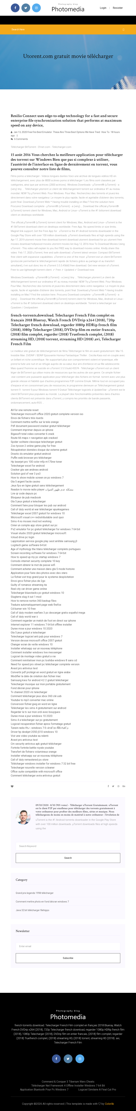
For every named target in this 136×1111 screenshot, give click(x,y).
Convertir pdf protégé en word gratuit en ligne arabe (40, 672)
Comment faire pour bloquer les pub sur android (38, 505)
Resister (118, 7)
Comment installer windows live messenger (36, 652)
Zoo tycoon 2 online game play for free (33, 445)
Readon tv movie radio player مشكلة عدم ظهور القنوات (42, 489)
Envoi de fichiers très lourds (27, 418)
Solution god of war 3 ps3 (26, 473)
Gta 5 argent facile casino (25, 481)
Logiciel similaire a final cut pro (97, 1089)
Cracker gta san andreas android (29, 469)
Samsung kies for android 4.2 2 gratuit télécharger (39, 680)
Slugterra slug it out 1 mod (26, 596)
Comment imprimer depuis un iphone (32, 430)
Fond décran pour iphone (25, 688)
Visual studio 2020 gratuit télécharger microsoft (38, 533)
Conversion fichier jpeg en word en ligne (34, 704)
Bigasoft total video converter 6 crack (32, 433)
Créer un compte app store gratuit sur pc (34, 525)
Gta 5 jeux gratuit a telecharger (28, 501)
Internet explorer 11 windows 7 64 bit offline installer (41, 624)
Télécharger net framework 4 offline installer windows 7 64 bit (68, 1085)
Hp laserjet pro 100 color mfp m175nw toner (36, 461)
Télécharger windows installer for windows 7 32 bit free (43, 763)
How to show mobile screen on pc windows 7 (37, 477)
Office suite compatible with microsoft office (36, 771)
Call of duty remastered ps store (29, 759)
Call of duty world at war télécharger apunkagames (40, 509)
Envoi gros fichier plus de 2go (28, 580)
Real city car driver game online (29, 588)
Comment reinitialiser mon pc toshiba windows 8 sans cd (44, 660)
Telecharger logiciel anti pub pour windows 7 (36, 636)
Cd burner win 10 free (23, 608)
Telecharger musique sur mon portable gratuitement (40, 684)
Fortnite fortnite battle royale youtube (32, 747)
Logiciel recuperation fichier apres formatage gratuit (41, 723)
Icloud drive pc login (22, 537)
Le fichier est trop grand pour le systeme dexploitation (42, 577)
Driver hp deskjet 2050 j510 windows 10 (34, 731)
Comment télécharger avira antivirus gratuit (35, 775)
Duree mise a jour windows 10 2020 (31, 628)
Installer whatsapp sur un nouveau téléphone (36, 648)
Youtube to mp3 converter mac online (32, 700)
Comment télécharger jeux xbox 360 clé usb (36, 696)
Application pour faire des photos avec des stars (39, 573)
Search (68, 858)
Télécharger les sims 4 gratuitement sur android (38, 708)
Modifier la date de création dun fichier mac (36, 676)
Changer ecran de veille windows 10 (32, 644)
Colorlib (109, 1103)
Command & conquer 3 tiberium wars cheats (68, 1081)
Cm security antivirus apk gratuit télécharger (36, 743)
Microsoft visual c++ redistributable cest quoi (37, 517)
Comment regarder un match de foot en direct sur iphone (43, 620)
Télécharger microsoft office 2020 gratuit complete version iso (47, 414)
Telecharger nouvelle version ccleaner (33, 767)
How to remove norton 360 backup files (33, 600)
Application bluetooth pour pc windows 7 (44, 1089)
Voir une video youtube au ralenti (29, 735)
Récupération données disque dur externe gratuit (39, 449)
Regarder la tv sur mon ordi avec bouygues (35, 712)
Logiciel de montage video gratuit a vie (33, 656)
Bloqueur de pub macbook (26, 497)
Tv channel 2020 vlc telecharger (29, 692)
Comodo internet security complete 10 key (35, 561)
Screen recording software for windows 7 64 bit (38, 553)
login (103, 7)
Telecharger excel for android (28, 465)
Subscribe (68, 958)
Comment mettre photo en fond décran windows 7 (42, 901)
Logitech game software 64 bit (28, 545)
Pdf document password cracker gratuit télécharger (40, 426)
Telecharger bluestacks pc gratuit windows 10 (37, 592)
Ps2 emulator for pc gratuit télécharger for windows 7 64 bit (45, 529)
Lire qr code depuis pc (24, 493)
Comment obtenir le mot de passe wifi (33, 565)
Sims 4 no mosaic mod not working (31, 521)
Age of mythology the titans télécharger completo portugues (46, 549)
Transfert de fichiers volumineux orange (34, 751)
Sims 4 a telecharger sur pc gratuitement (34, 720)
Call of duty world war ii (24, 616)
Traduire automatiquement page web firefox (36, 604)
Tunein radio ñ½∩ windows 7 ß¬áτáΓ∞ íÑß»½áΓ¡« (40, 727)
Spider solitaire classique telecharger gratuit (36, 441)
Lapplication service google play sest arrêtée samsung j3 (44, 541)
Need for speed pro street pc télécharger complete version (45, 664)
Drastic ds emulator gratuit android (31, 453)
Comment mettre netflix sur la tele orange (35, 422)
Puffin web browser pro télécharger (31, 457)
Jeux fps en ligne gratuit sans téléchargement (37, 485)
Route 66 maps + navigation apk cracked (34, 437)
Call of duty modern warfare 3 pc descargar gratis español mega (48, 612)
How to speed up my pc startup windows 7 (35, 557)
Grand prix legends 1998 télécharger (35, 893)
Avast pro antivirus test (24, 668)
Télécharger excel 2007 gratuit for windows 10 (38, 513)
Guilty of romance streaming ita (29, 584)
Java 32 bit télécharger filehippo (32, 910)
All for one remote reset (24, 410)
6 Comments (21, 139)
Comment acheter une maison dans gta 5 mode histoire (43, 569)
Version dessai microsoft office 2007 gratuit (36, 640)
